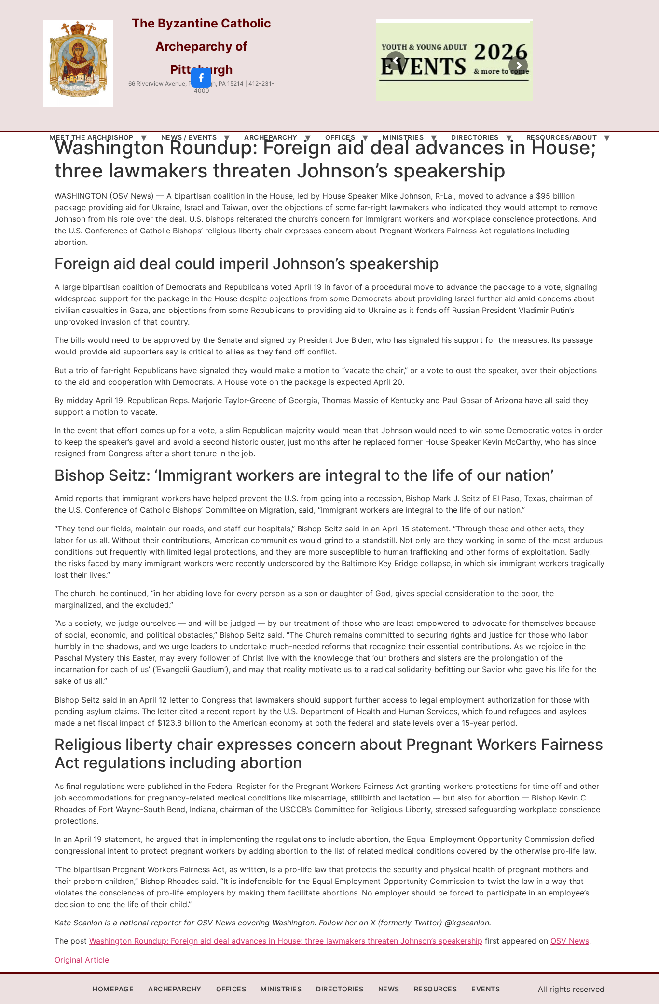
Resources (435, 989)
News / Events (189, 137)
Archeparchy (271, 137)
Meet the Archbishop (91, 137)
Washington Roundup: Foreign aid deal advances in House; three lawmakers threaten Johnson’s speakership (285, 941)
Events (485, 989)
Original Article (82, 959)
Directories (475, 137)
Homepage (113, 989)
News (388, 989)
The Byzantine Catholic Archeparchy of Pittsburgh (201, 46)
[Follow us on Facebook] (201, 78)
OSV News (569, 941)
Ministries (403, 137)
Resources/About (561, 137)
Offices (340, 137)
